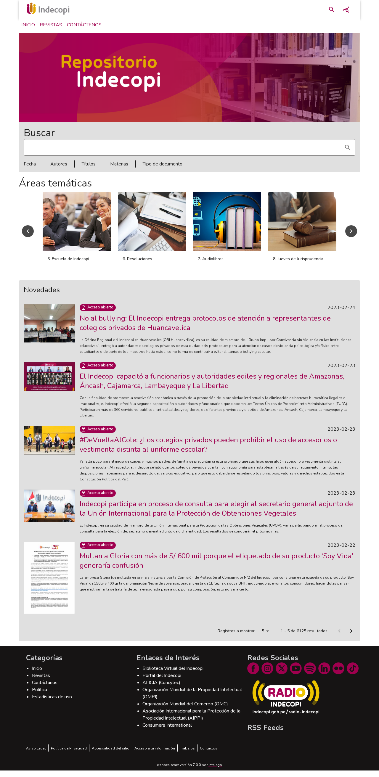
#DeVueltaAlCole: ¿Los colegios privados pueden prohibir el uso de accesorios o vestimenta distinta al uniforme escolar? (208, 451)
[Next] (351, 234)
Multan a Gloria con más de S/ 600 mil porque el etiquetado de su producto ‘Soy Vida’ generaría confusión (216, 567)
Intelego (215, 771)
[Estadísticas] (346, 9)
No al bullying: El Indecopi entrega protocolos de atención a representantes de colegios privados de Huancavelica (205, 329)
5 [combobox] (263, 637)
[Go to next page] (351, 638)
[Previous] (28, 234)
